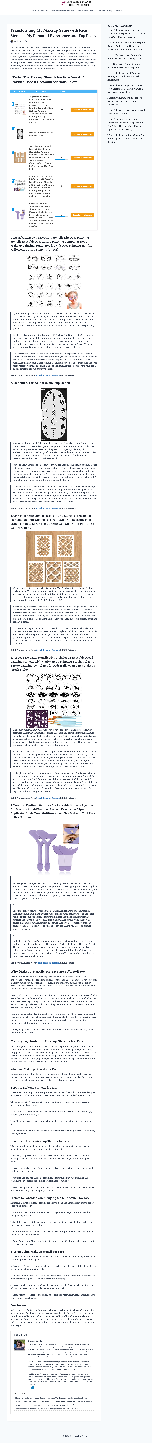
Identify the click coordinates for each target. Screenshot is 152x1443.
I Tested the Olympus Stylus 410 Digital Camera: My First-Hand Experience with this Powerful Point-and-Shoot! (126, 46)
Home (33, 11)
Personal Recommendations (60, 11)
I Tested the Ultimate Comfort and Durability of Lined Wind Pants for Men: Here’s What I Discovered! (53, 1402)
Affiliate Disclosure (86, 11)
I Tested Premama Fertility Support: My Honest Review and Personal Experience (124, 101)
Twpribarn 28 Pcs (25, 237)
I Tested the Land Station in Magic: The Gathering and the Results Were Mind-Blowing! (126, 138)
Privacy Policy (105, 11)
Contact (118, 11)
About (41, 11)
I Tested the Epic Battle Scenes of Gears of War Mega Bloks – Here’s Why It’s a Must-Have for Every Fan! (126, 33)
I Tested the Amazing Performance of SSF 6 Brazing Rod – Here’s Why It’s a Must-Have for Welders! (125, 88)
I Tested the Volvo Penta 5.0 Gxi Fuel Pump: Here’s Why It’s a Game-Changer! (44, 1405)
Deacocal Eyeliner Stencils (31, 805)
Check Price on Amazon (82, 110)
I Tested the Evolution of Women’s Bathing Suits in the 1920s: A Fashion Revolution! (125, 76)
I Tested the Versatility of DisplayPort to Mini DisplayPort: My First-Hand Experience (47, 1409)
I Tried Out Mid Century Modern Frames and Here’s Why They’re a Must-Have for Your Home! (51, 1398)
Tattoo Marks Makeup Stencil (49, 383)
